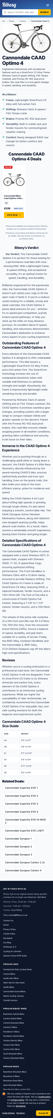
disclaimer (21, 1106)
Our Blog (7, 942)
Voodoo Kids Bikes (11, 1045)
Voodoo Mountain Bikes (13, 1058)
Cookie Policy (9, 933)
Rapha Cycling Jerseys (13, 996)
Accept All (43, 1113)
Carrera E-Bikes (10, 1027)
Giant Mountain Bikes (12, 1085)
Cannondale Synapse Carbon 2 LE (25, 862)
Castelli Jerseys (10, 1000)
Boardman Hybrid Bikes (13, 1014)
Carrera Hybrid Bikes (12, 1018)
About (6, 925)
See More (41, 897)
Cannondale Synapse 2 (18, 846)
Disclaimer (20, 1113)
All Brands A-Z (9, 947)
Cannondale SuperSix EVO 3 (21, 803)
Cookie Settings (8, 1113)
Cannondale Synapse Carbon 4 (23, 870)
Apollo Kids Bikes (11, 978)
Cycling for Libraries (12, 951)
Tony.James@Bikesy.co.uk (15, 915)
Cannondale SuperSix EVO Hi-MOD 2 (25, 821)
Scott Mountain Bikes (12, 1053)
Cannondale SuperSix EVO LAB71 (24, 830)
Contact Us (8, 920)
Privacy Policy (9, 929)
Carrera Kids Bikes (11, 1049)
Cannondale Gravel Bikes (14, 991)
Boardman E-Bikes (11, 1076)
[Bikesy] (9, 5)
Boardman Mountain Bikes (15, 1072)
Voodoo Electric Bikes (13, 1040)
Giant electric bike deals (14, 982)
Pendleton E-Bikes (11, 1031)
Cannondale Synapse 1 (18, 838)
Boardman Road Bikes (13, 1080)
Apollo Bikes (8, 987)
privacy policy (17, 1100)
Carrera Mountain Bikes (13, 1023)
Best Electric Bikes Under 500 (16, 1089)
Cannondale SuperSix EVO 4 (21, 811)
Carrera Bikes (9, 974)
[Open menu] (48, 5)
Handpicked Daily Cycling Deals (17, 969)
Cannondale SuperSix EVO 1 (21, 787)
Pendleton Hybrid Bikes (13, 1036)
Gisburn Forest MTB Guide (15, 955)
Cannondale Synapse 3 (18, 854)
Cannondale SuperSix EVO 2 (21, 795)
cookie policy (44, 1097)
